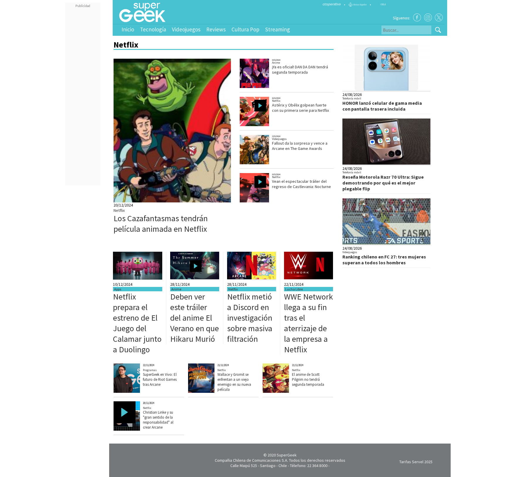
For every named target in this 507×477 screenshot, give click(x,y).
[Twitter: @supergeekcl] (439, 17)
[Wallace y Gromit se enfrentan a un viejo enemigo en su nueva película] (210, 391)
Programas (150, 370)
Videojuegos (186, 29)
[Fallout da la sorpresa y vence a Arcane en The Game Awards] (260, 163)
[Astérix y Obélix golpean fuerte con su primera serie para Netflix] (260, 125)
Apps (117, 289)
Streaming (277, 29)
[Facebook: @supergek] (417, 17)
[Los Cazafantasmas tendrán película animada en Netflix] (217, 201)
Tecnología (153, 29)
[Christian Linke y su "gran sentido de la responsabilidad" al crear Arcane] (136, 429)
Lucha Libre (294, 289)
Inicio (127, 29)
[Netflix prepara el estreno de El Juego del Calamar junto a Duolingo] (137, 278)
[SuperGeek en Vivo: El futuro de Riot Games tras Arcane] (136, 391)
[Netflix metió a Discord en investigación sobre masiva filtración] (251, 277)
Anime (276, 63)
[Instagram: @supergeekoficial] (428, 17)
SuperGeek (287, 455)
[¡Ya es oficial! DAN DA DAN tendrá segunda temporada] (260, 87)
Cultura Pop (245, 29)
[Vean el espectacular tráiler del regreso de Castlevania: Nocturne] (260, 201)
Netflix (119, 210)
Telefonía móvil (351, 98)
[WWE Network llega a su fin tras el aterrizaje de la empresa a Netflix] (308, 277)
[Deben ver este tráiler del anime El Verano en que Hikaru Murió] (194, 277)
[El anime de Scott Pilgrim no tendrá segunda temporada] (285, 391)
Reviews (216, 29)
